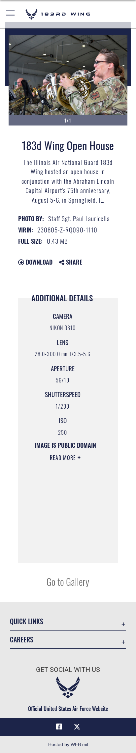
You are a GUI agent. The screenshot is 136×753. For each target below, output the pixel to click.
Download (38, 262)
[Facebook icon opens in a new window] (59, 727)
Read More (64, 458)
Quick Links (26, 621)
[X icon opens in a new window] (77, 727)
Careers (21, 639)
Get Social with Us (68, 670)
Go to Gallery (68, 581)
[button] (10, 14)
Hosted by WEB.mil (68, 744)
